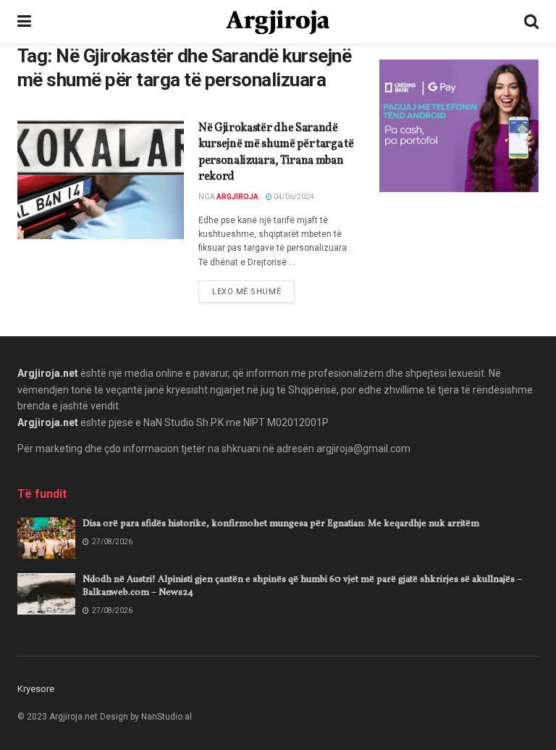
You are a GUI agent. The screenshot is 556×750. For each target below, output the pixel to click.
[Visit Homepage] (277, 22)
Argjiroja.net (47, 373)
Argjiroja (237, 197)
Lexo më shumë (253, 291)
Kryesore (35, 688)
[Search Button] (531, 21)
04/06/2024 (293, 197)
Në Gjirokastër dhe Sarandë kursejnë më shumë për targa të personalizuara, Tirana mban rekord (275, 152)
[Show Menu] (24, 21)
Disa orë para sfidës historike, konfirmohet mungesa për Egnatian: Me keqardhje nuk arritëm (281, 523)
